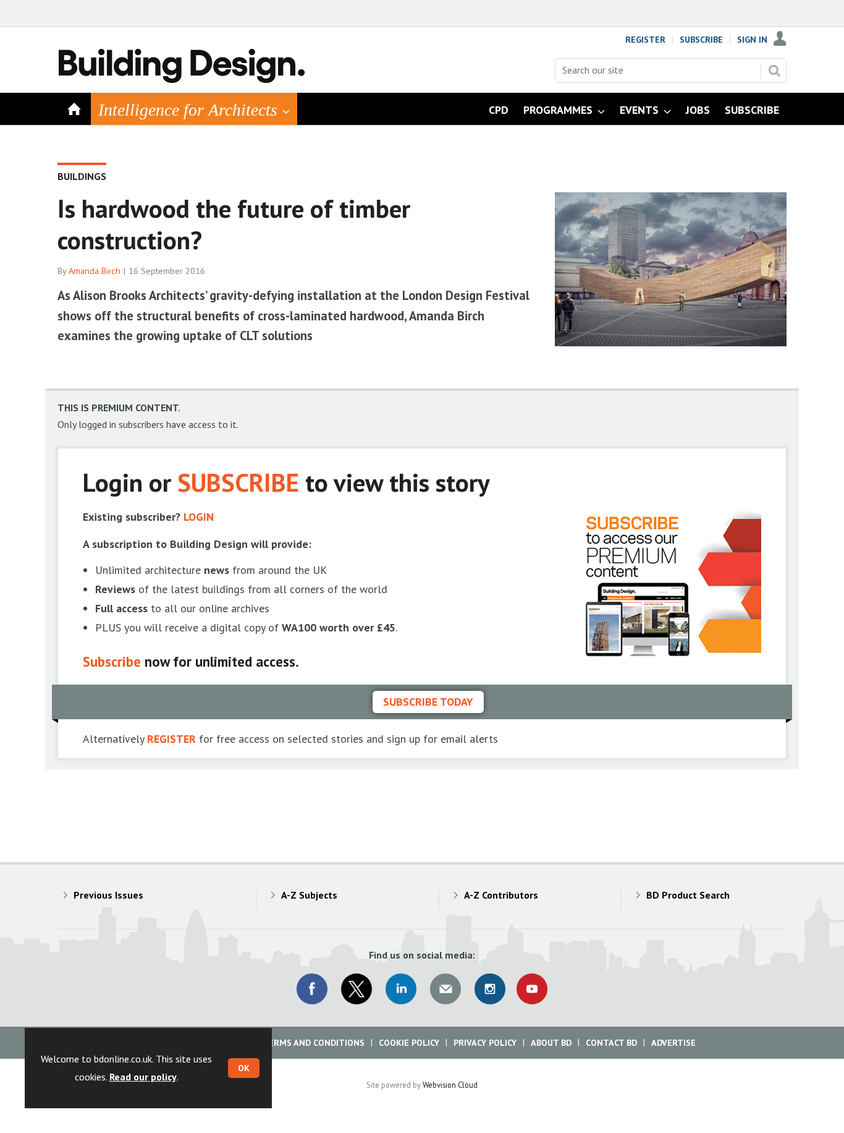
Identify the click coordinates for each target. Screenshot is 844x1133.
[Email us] (445, 989)
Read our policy (143, 1077)
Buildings (81, 176)
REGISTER (171, 739)
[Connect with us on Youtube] (532, 989)
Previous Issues (108, 895)
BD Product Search (688, 895)
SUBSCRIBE (238, 482)
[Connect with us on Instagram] (490, 989)
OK (244, 1068)
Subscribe (701, 40)
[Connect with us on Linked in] (401, 989)
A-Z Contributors (501, 895)
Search (774, 70)
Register (645, 40)
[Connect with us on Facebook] (312, 989)
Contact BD (611, 1042)
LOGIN (199, 517)
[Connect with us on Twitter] (356, 989)
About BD (551, 1042)
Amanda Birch (94, 270)
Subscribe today (428, 702)
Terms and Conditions (314, 1042)
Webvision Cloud (450, 1085)
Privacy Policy (485, 1042)
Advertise (673, 1042)
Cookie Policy (409, 1042)
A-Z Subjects (309, 895)
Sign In (752, 40)
